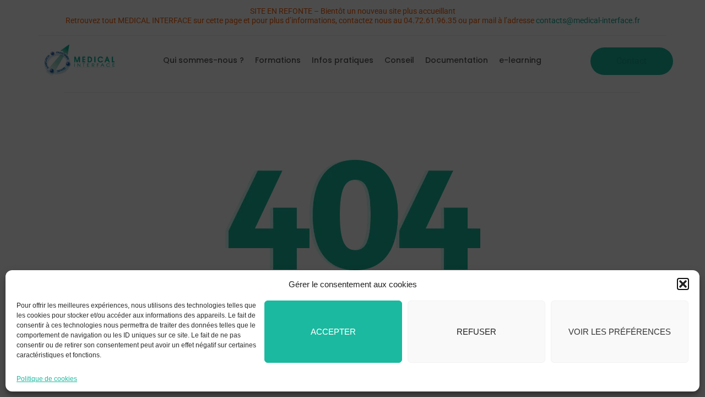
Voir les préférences (619, 331)
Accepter (333, 331)
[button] (682, 283)
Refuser (476, 331)
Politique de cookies (47, 379)
